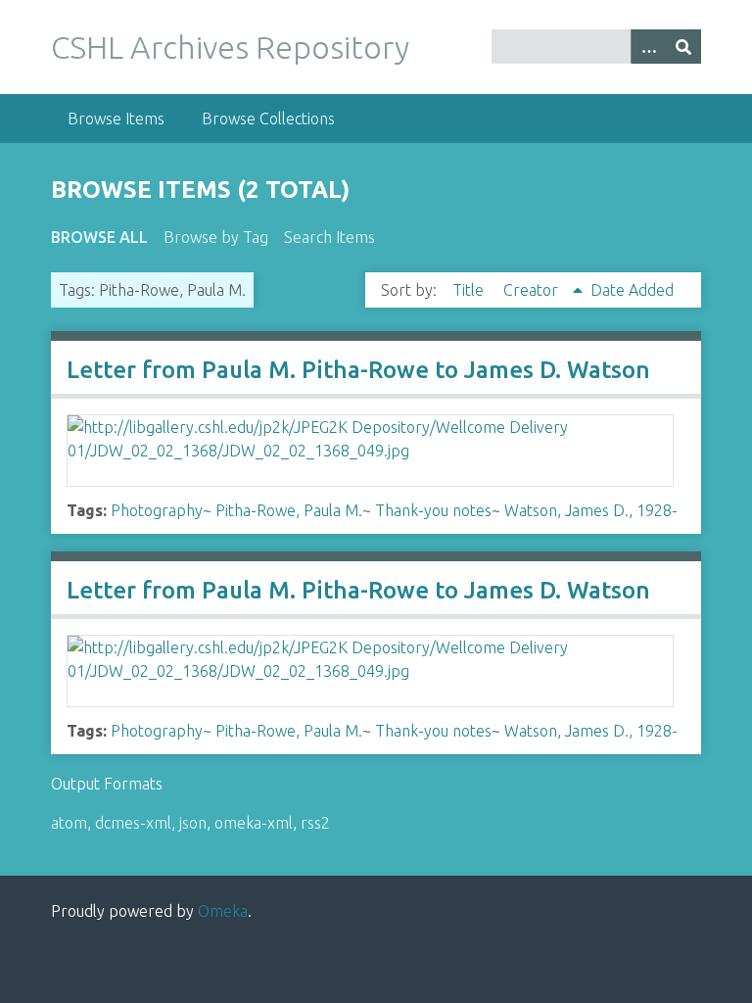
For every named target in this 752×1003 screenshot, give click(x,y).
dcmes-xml (133, 823)
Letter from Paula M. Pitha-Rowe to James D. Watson (358, 370)
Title (470, 290)
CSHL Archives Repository (230, 47)
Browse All (99, 237)
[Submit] (683, 46)
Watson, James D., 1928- (591, 510)
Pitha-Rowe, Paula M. (288, 510)
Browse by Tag (216, 237)
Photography (157, 510)
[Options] (648, 46)
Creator (532, 290)
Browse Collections (268, 118)
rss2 (315, 823)
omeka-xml (253, 823)
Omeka (223, 911)
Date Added (632, 290)
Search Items (329, 237)
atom (69, 823)
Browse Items (116, 118)
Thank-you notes (433, 510)
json (193, 823)
